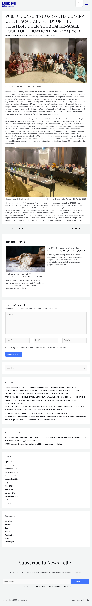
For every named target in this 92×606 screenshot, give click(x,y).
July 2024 (9, 483)
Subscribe (80, 581)
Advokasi (8, 521)
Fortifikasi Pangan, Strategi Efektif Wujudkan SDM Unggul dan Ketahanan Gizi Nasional (37, 413)
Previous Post (16, 229)
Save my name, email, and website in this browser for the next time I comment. (39, 348)
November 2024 (11, 472)
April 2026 (9, 462)
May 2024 (9, 486)
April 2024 (9, 489)
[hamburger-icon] (86, 4)
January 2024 (10, 493)
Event (30, 35)
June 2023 (9, 503)
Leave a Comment (12, 35)
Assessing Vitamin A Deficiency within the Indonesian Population (37, 444)
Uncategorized (10, 542)
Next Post (77, 229)
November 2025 (11, 469)
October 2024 (10, 476)
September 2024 (11, 479)
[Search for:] (46, 368)
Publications (37, 35)
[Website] (74, 341)
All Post (24, 35)
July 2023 (8, 500)
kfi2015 (7, 437)
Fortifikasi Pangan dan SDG (18, 274)
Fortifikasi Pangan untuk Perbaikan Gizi (65, 248)
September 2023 (11, 496)
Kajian (7, 531)
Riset (7, 538)
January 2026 (10, 465)
